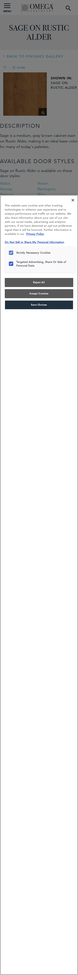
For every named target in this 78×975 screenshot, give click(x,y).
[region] (39, 585)
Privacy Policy (35, 234)
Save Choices (39, 304)
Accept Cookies (39, 293)
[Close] (73, 200)
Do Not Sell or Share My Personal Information (34, 242)
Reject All (39, 282)
